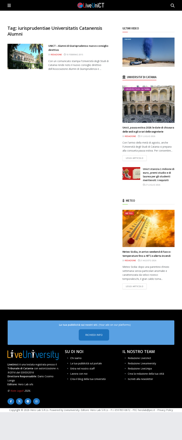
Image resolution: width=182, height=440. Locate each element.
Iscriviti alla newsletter (140, 379)
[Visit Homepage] (91, 5)
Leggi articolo (136, 157)
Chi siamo (76, 358)
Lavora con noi (78, 373)
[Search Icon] (173, 5)
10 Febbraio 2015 (74, 54)
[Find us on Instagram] (36, 401)
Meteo (129, 213)
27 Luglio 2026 (152, 184)
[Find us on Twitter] (19, 401)
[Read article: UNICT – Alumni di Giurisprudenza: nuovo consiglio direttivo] (25, 56)
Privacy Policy (165, 410)
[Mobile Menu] (9, 5)
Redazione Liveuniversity (142, 363)
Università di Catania (137, 89)
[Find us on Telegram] (28, 401)
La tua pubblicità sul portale (86, 363)
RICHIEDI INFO (94, 335)
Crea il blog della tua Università (88, 379)
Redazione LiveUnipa (140, 368)
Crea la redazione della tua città (146, 373)
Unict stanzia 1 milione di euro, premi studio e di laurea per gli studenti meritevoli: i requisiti (158, 174)
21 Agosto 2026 (148, 260)
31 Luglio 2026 (147, 136)
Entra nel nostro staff (82, 368)
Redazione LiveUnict (139, 358)
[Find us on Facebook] (10, 401)
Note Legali (17, 390)
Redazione (56, 54)
